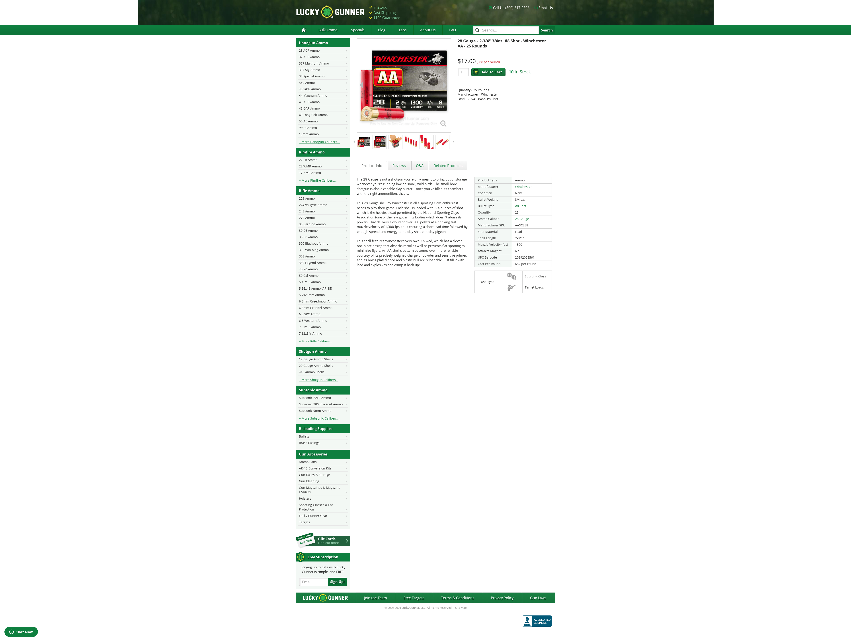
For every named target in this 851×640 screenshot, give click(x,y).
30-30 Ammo (308, 237)
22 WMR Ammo (310, 166)
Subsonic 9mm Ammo (315, 410)
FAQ (452, 29)
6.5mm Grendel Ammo (315, 308)
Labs (403, 29)
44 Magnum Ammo (313, 95)
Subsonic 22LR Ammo (315, 398)
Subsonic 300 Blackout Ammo (321, 404)
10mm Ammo (309, 134)
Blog (381, 29)
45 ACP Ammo (309, 102)
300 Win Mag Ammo (314, 250)
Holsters (305, 498)
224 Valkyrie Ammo (313, 205)
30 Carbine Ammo (312, 224)
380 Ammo (307, 82)
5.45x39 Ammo (310, 282)
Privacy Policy (502, 597)
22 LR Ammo (308, 160)
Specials (358, 29)
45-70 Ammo (308, 269)
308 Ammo (307, 256)
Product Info (371, 165)
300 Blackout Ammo (313, 243)
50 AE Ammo (308, 121)
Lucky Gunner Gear (313, 516)
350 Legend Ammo (312, 263)
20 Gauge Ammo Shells (316, 365)
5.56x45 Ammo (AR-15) (315, 288)
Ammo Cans (308, 462)
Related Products (448, 165)
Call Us (511, 7)
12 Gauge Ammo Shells (316, 359)
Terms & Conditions (457, 597)
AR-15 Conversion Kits (315, 468)
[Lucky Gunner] (304, 30)
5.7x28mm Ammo (312, 295)
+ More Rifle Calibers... (315, 341)
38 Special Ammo (311, 76)
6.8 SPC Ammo (309, 314)
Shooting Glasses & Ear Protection (316, 507)
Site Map (461, 608)
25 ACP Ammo (309, 50)
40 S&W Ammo (310, 89)
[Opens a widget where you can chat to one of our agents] (21, 632)
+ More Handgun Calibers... (319, 142)
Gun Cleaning (309, 481)
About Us (428, 29)
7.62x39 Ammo (310, 327)
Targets (304, 522)
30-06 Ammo (308, 230)
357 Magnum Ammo (314, 63)
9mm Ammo (308, 128)
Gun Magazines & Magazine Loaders (319, 489)
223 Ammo (307, 198)
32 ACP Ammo (309, 57)
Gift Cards (328, 540)
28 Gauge (522, 219)
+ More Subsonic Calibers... (319, 418)
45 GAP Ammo (309, 108)
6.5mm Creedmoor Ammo (318, 301)
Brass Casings (309, 443)
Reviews (399, 165)
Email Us (546, 7)
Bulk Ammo (328, 29)
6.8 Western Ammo (313, 320)
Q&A (420, 165)
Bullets (304, 436)
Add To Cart (492, 72)
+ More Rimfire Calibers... (318, 180)
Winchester (523, 187)
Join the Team (375, 597)
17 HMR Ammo (310, 173)
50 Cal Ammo (308, 275)
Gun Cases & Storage (314, 475)
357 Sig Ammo (309, 70)
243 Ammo (307, 211)
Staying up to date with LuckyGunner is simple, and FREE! (323, 569)
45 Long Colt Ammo (313, 115)
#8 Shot (520, 206)
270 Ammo (307, 218)
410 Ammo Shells (311, 372)
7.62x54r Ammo (310, 333)
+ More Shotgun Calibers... (318, 380)
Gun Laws (538, 597)
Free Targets (414, 597)
